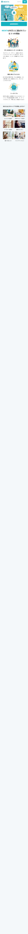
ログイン (19, 1)
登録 (25, 1)
